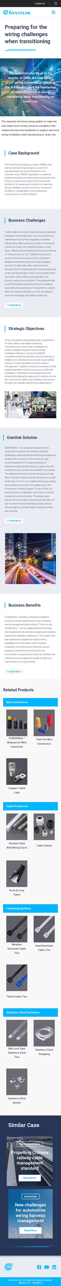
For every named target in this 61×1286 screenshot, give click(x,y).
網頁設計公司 (25, 1283)
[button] (40, 3)
